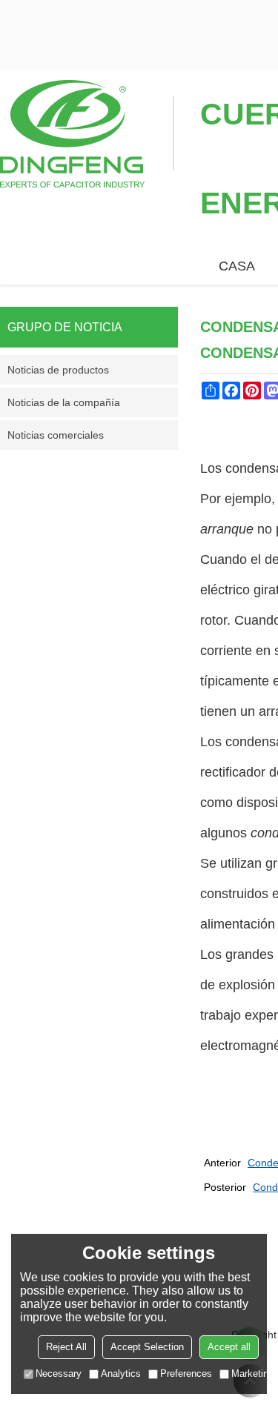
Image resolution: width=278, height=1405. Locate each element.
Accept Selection (147, 1346)
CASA (237, 266)
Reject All (66, 1346)
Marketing (252, 1373)
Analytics (121, 1373)
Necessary (59, 1373)
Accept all (229, 1346)
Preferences (186, 1373)
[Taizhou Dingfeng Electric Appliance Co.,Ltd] (87, 133)
